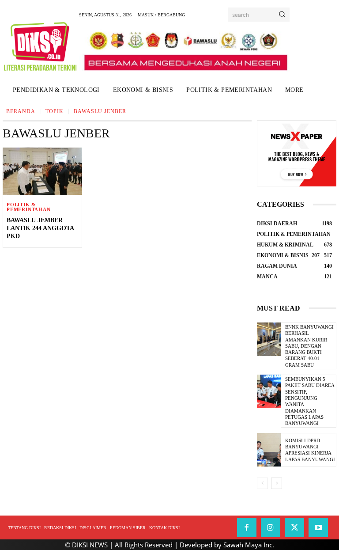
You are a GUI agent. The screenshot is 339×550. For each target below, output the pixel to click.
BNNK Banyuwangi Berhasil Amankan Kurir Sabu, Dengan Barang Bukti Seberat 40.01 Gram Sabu (309, 346)
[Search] (282, 15)
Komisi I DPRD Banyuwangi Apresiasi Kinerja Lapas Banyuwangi (310, 450)
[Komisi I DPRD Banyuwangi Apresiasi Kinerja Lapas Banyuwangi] (269, 450)
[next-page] (276, 483)
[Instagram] (270, 527)
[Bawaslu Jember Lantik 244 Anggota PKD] (42, 171)
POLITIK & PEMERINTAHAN (29, 207)
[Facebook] (246, 527)
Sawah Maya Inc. (248, 544)
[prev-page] (262, 483)
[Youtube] (318, 527)
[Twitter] (294, 527)
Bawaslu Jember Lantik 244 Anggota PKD (40, 228)
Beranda (20, 111)
